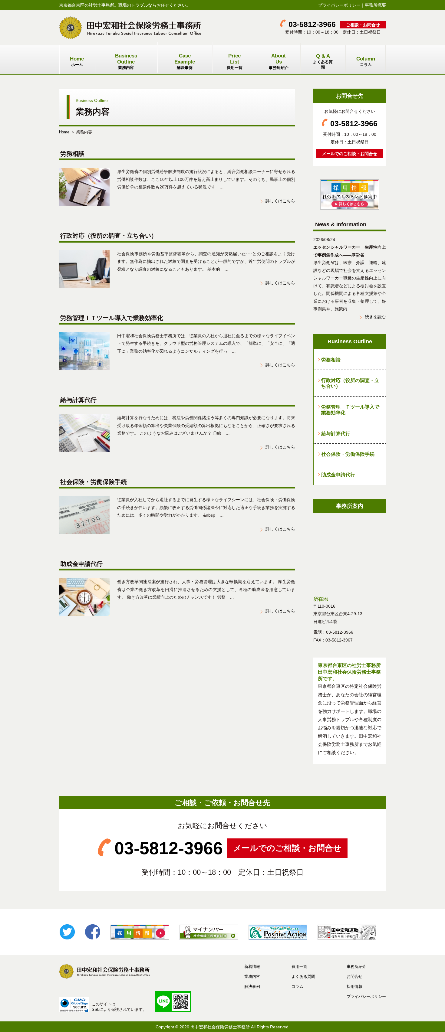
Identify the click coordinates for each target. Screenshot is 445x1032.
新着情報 (252, 966)
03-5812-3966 (312, 24)
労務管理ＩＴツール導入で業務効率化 (350, 409)
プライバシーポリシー (339, 5)
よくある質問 (323, 61)
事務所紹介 (278, 61)
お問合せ (354, 976)
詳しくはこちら (280, 200)
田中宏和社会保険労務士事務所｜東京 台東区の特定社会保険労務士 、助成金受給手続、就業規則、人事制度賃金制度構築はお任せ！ (130, 27)
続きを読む (375, 316)
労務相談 (331, 359)
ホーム (77, 61)
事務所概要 (375, 5)
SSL (95, 1009)
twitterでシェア (67, 931)
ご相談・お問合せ (363, 24)
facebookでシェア (92, 931)
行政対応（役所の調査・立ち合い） (350, 383)
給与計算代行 (335, 433)
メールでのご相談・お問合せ (349, 153)
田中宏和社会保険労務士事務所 (220, 1026)
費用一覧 (234, 61)
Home (64, 132)
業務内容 (126, 61)
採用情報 (354, 986)
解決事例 (184, 61)
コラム (365, 61)
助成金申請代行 (338, 474)
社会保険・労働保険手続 (347, 454)
